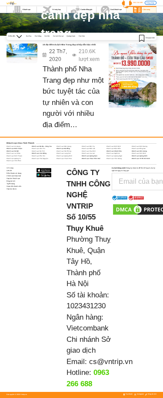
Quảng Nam (71, 36)
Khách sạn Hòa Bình (89, 151)
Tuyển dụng (11, 184)
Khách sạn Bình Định (113, 146)
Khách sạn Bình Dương (139, 146)
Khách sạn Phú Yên (38, 156)
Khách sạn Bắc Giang (64, 146)
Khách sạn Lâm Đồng (39, 153)
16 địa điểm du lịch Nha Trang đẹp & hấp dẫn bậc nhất (69, 45)
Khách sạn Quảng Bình (64, 156)
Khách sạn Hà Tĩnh (38, 151)
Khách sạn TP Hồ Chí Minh (141, 158)
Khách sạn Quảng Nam (89, 156)
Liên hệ (9, 171)
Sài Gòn (82, 36)
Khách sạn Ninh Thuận (14, 156)
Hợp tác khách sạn (13, 178)
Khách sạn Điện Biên (113, 148)
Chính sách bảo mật (14, 176)
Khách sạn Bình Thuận (14, 148)
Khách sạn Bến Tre (88, 146)
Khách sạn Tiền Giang (114, 158)
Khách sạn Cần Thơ (38, 148)
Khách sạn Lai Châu (13, 153)
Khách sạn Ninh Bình (139, 153)
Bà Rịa (28, 36)
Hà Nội (47, 36)
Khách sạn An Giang (13, 146)
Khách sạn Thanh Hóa (64, 158)
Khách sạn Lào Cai (88, 153)
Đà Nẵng (38, 36)
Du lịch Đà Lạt (58, 36)
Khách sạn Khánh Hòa (114, 151)
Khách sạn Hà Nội (13, 151)
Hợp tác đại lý (12, 189)
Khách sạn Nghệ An (113, 153)
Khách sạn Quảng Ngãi (114, 156)
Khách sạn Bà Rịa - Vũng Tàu (42, 146)
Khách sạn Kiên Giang (139, 151)
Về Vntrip (10, 168)
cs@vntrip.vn (111, 362)
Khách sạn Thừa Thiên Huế (91, 158)
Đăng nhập (150, 3)
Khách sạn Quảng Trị (14, 158)
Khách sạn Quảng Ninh (139, 156)
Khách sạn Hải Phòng (64, 151)
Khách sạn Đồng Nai (139, 148)
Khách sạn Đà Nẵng (63, 148)
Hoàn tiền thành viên (14, 186)
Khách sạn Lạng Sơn (64, 153)
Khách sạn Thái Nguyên (40, 158)
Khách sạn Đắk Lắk (88, 148)
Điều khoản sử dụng (14, 173)
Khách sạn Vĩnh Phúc (14, 161)
